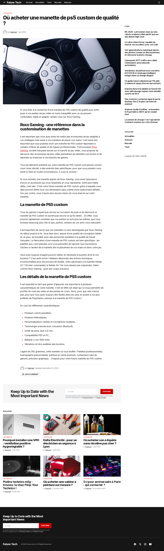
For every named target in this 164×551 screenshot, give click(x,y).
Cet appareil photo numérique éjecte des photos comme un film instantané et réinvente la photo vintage (142, 52)
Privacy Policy (88, 397)
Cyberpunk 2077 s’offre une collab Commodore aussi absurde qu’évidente (141, 62)
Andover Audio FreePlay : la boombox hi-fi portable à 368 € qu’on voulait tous (142, 111)
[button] (4, 2)
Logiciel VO (130, 156)
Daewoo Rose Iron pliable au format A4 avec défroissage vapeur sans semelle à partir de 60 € (143, 91)
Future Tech (14, 2)
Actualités (8, 13)
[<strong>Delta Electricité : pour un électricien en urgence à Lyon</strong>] (62, 424)
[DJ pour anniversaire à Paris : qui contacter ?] (102, 466)
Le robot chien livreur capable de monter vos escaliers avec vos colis (141, 43)
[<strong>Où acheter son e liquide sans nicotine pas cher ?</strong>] (102, 424)
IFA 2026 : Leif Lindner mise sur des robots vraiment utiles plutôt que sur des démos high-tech (142, 34)
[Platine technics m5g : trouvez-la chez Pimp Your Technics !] (21, 466)
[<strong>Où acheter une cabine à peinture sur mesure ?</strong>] (62, 466)
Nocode (128, 143)
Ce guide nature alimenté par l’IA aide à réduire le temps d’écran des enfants (143, 82)
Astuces (129, 140)
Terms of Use (101, 397)
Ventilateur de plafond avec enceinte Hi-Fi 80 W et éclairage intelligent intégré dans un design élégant (142, 73)
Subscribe (107, 391)
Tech (127, 147)
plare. (127, 26)
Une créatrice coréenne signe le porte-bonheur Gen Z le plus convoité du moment (143, 101)
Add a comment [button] (31, 374)
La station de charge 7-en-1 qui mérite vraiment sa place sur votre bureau (142, 120)
